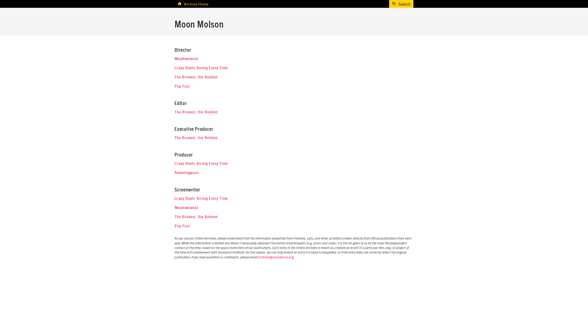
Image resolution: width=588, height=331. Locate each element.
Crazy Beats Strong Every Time (201, 67)
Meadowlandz (186, 58)
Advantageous (187, 172)
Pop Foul (182, 86)
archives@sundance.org (276, 257)
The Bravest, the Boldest (196, 76)
